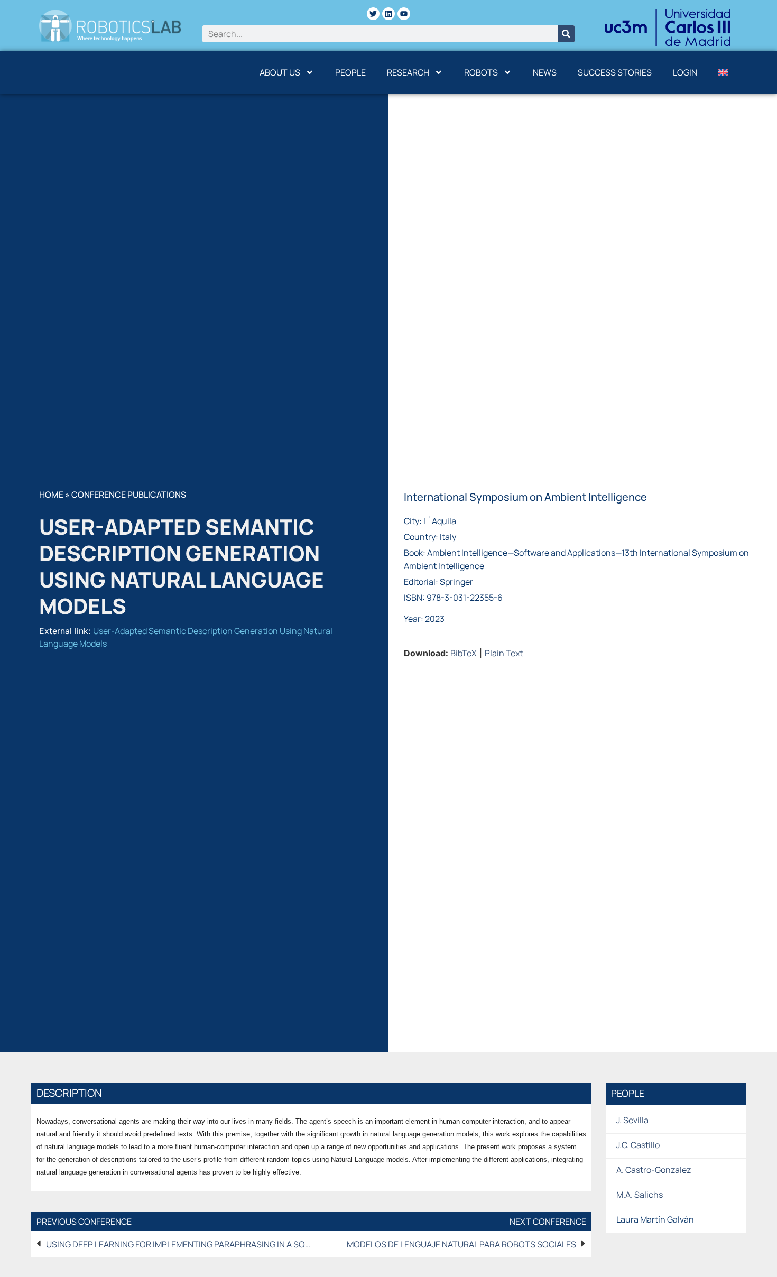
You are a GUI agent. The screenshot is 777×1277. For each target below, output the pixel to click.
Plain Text (504, 653)
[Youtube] (403, 13)
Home (51, 494)
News (545, 72)
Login (685, 72)
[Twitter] (373, 13)
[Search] (566, 33)
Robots (481, 72)
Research (408, 72)
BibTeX (463, 653)
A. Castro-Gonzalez (653, 1170)
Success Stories (615, 72)
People (350, 72)
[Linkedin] (388, 13)
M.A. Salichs (639, 1194)
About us (280, 72)
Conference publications (128, 494)
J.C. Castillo (638, 1145)
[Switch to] (723, 72)
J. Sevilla (632, 1120)
